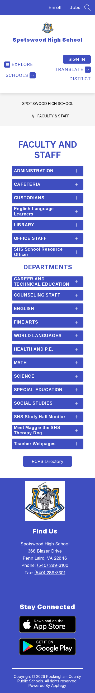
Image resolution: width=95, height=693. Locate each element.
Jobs (75, 7)
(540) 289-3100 (52, 565)
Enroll (55, 7)
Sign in (76, 59)
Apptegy (58, 685)
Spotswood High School (47, 103)
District (80, 78)
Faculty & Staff (53, 116)
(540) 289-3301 (49, 572)
